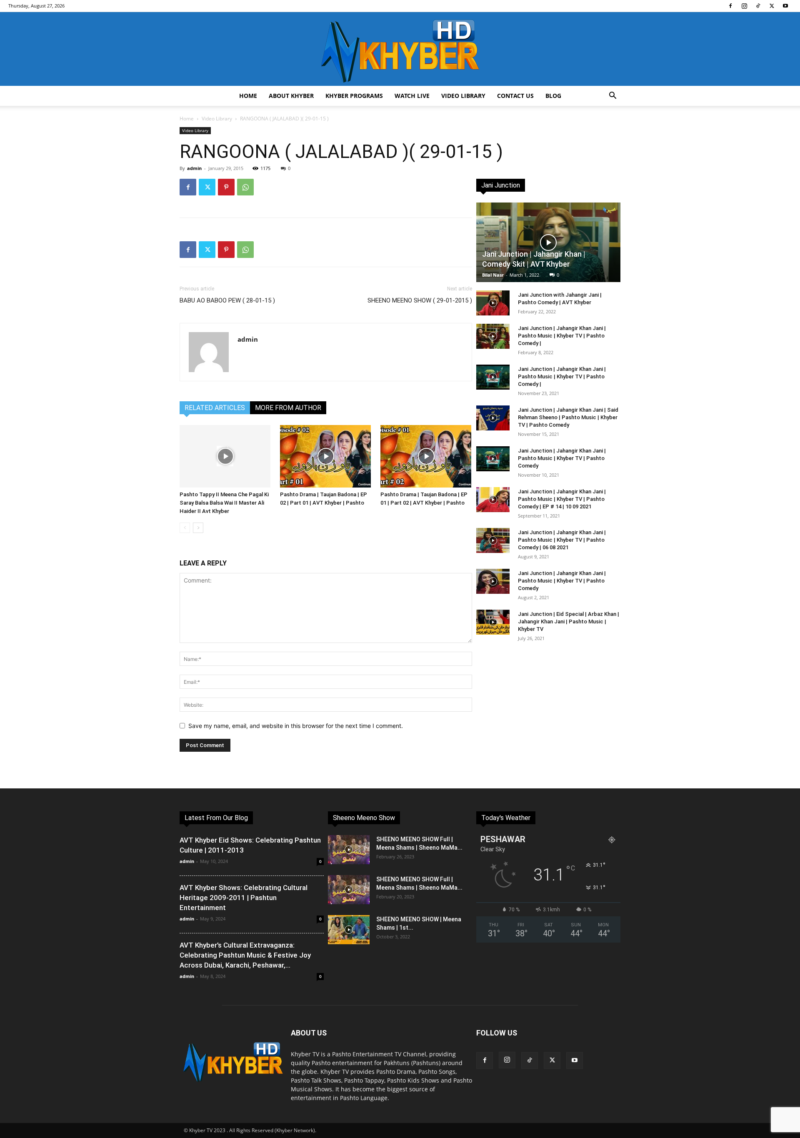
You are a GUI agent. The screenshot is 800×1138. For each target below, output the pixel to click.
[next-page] (198, 528)
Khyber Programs (354, 96)
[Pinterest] (226, 187)
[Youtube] (785, 6)
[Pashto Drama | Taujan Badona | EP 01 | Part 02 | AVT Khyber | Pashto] (426, 456)
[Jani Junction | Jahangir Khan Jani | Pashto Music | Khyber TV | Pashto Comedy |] (493, 336)
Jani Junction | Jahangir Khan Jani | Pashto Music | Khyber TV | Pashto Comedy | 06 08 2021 (562, 539)
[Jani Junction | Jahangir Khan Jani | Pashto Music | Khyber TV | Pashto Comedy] (493, 458)
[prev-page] (185, 528)
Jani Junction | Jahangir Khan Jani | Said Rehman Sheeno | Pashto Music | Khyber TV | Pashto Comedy (568, 417)
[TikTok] (758, 6)
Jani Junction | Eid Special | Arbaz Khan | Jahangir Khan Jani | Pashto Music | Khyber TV (568, 621)
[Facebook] (730, 6)
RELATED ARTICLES (215, 408)
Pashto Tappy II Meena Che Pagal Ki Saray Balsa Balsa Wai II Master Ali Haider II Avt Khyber (224, 502)
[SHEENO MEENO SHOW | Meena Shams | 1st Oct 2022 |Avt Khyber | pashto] (349, 929)
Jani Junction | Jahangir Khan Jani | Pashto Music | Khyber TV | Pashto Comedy (562, 458)
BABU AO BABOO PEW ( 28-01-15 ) (227, 300)
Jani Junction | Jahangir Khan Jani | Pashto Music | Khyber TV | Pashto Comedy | (562, 335)
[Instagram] (744, 6)
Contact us (515, 96)
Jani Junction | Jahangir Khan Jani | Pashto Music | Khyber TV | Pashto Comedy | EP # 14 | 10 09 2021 (562, 499)
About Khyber (291, 96)
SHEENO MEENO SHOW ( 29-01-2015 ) (420, 300)
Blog (553, 96)
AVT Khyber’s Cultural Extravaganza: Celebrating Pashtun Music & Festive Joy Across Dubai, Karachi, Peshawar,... (245, 955)
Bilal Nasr (493, 275)
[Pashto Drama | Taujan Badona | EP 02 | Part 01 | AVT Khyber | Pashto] (326, 456)
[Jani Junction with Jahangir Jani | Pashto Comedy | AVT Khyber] (493, 302)
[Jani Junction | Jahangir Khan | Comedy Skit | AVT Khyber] (548, 242)
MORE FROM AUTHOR (288, 408)
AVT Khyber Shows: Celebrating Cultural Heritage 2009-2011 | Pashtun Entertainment (244, 897)
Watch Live (412, 96)
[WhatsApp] (245, 187)
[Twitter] (771, 6)
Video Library (463, 96)
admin (194, 168)
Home (248, 96)
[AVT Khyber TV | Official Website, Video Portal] (400, 49)
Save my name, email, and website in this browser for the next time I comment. (295, 725)
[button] (612, 96)
